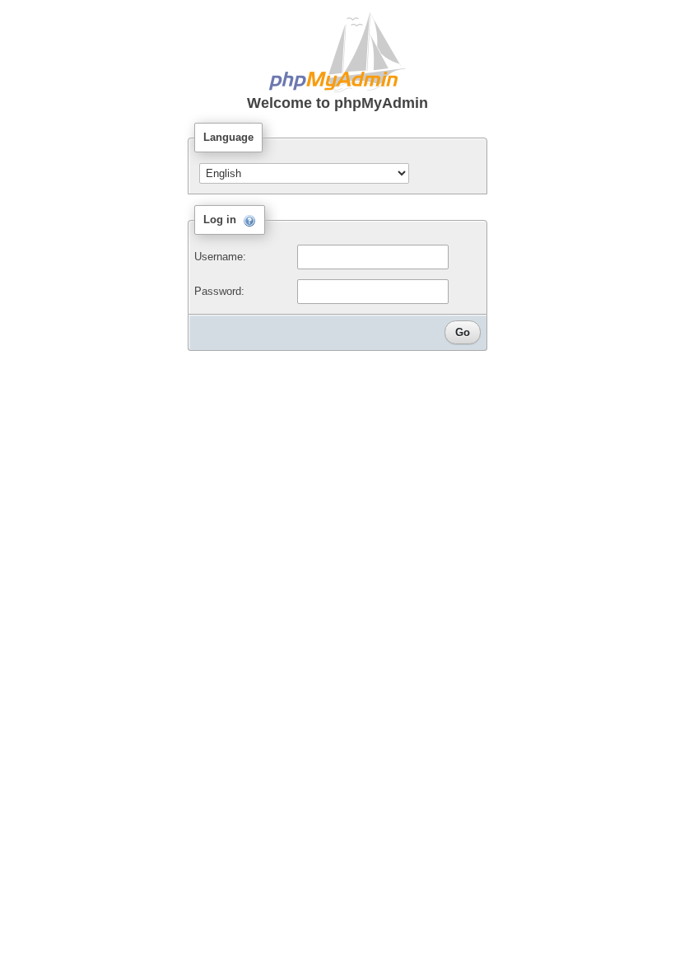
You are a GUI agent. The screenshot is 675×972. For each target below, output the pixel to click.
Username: (220, 256)
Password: (219, 291)
